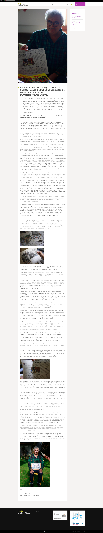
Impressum (38, 513)
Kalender (66, 4)
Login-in (83, 531)
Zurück (20, 503)
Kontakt (37, 511)
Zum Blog (77, 28)
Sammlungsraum (80, 4)
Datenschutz (38, 515)
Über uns (54, 4)
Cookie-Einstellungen (40, 518)
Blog (61, 4)
